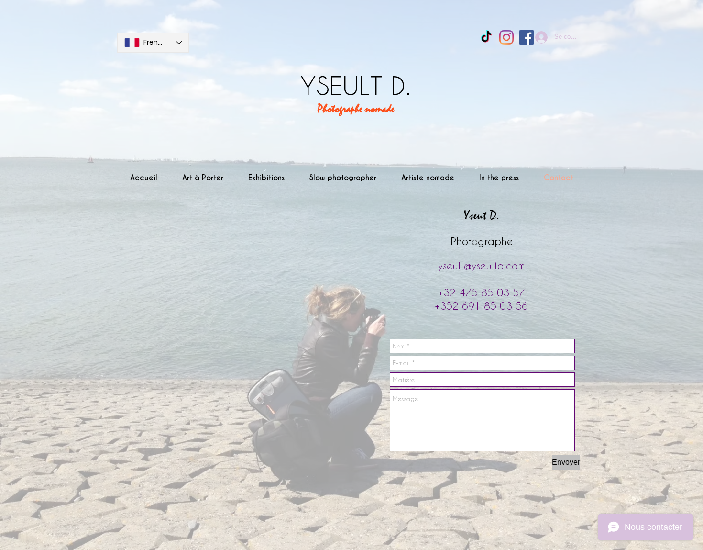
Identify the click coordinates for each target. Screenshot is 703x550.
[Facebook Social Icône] (526, 37)
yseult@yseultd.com (481, 265)
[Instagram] (506, 37)
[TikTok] (486, 37)
